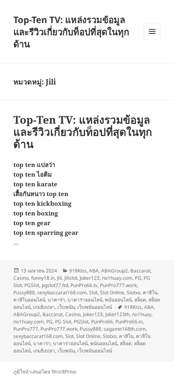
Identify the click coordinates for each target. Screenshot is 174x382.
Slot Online (112, 292)
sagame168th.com (125, 328)
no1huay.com (117, 277)
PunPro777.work (118, 285)
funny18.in (43, 277)
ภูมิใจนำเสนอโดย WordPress (44, 371)
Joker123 (90, 277)
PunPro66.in (128, 321)
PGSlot (31, 285)
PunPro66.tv (84, 285)
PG (138, 277)
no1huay (141, 314)
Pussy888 (24, 292)
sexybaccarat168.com (62, 292)
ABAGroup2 (114, 270)
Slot (93, 292)
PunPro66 (102, 321)
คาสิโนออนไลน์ (29, 299)
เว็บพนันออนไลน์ (94, 307)
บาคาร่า (56, 299)
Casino (21, 277)
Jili (59, 277)
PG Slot (63, 321)
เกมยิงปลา (44, 307)
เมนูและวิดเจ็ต (152, 31)
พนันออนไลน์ (118, 299)
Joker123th (117, 314)
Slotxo (133, 292)
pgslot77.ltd (55, 285)
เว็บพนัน (66, 307)
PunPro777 (25, 328)
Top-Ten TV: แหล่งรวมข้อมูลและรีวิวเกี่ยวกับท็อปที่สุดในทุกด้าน (71, 31)
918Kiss (78, 270)
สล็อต (140, 299)
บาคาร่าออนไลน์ (85, 299)
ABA (94, 270)
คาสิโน (150, 292)
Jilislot (70, 277)
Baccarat (140, 270)
